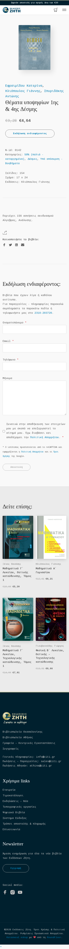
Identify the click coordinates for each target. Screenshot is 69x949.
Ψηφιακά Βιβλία (14, 812)
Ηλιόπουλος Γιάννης (22, 91)
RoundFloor (54, 937)
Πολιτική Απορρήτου (44, 437)
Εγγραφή (15, 868)
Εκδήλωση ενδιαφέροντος (30, 133)
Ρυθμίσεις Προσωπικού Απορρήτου (41, 933)
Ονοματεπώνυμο (15, 322)
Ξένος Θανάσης (12, 564)
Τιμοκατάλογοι (13, 795)
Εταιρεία (9, 790)
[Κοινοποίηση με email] (22, 245)
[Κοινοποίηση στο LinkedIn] (16, 245)
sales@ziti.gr (51, 761)
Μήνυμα (7, 378)
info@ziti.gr (45, 757)
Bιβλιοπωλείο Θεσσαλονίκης (22, 731)
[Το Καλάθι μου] (56, 10)
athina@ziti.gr (41, 765)
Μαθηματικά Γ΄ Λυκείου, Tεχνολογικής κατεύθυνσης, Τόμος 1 (17, 658)
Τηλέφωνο (11, 359)
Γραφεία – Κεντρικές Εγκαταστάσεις (29, 743)
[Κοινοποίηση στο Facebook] (4, 245)
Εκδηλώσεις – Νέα (15, 801)
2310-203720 (43, 313)
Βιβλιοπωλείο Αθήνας (18, 737)
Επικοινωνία (11, 829)
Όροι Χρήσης (41, 929)
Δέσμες (32, 159)
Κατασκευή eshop (17, 937)
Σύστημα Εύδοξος (15, 818)
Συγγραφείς (11, 748)
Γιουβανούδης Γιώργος (50, 646)
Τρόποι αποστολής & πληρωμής (24, 823)
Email (8, 341)
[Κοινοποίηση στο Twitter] (10, 245)
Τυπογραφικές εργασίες (19, 806)
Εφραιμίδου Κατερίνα (23, 86)
